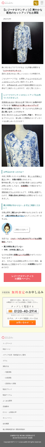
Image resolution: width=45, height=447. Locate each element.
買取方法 (6, 366)
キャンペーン (7, 418)
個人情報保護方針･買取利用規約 (14, 429)
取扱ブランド (7, 389)
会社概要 (6, 424)
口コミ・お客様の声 (9, 412)
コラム (5, 360)
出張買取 (7, 378)
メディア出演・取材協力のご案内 (14, 355)
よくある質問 (7, 401)
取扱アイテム (7, 395)
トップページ (7, 343)
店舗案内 (6, 406)
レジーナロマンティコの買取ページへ (22, 277)
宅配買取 (7, 372)
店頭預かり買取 (9, 383)
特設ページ (6, 349)
